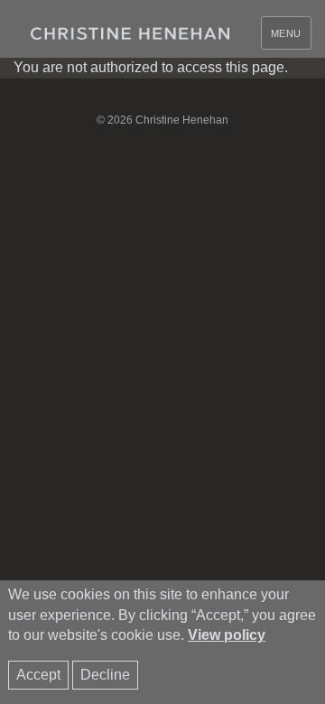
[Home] (130, 33)
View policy (226, 635)
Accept (38, 674)
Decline (105, 674)
